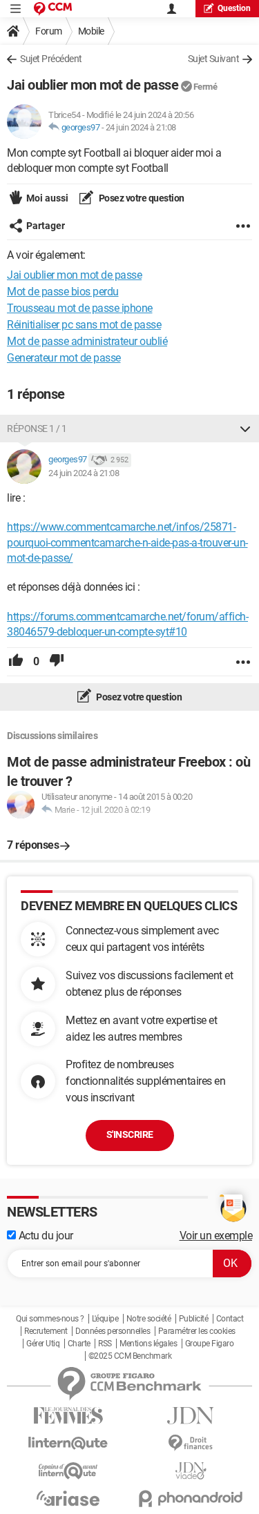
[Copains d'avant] (68, 1470)
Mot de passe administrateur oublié (87, 341)
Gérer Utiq (42, 1343)
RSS (105, 1343)
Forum (48, 31)
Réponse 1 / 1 (37, 428)
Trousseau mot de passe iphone (80, 308)
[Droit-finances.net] (191, 1443)
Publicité (194, 1319)
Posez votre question (140, 198)
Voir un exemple (216, 1235)
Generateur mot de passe (64, 357)
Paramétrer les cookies (197, 1331)
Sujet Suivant (214, 58)
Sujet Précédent (51, 58)
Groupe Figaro (209, 1343)
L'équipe (105, 1319)
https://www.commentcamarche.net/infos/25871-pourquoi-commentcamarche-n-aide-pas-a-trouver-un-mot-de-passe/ (127, 542)
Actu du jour (44, 1235)
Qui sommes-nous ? (50, 1319)
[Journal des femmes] (68, 1415)
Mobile (91, 31)
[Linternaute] (68, 1443)
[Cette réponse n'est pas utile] (57, 662)
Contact (230, 1319)
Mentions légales (148, 1343)
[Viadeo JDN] (191, 1470)
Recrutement (46, 1331)
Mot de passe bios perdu (63, 291)
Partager (45, 225)
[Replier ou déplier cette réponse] (245, 428)
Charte (79, 1343)
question (234, 8)
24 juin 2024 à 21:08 (141, 127)
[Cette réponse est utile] (16, 662)
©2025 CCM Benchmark (130, 1356)
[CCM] (53, 8)
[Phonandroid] (191, 1498)
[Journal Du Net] (191, 1415)
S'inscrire (129, 1134)
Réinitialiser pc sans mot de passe (84, 324)
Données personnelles (112, 1331)
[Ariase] (68, 1498)
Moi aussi (47, 198)
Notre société (148, 1319)
